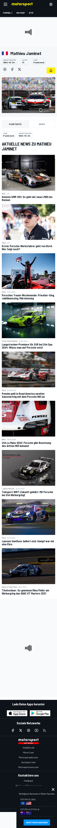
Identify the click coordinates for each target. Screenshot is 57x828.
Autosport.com (28, 762)
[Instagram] (5, 69)
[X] (19, 69)
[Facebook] (12, 69)
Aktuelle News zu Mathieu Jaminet (26, 146)
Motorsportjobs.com (28, 757)
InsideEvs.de (28, 747)
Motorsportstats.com (28, 767)
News (42, 124)
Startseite (15, 124)
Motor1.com (28, 752)
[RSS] (44, 730)
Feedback (28, 780)
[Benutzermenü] (51, 4)
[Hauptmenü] (5, 4)
